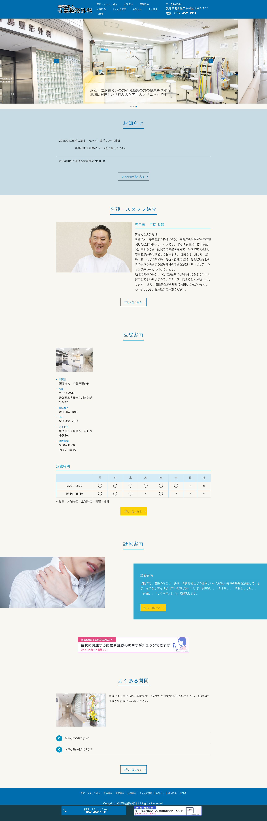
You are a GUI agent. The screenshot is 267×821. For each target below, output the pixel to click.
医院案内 (144, 4)
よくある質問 (119, 9)
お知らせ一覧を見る (133, 176)
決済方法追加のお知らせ (90, 161)
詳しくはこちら (133, 302)
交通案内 (128, 4)
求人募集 (153, 9)
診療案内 (101, 9)
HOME (100, 14)
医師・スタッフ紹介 (107, 4)
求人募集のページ (94, 148)
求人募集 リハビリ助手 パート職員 (97, 140)
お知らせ (137, 9)
